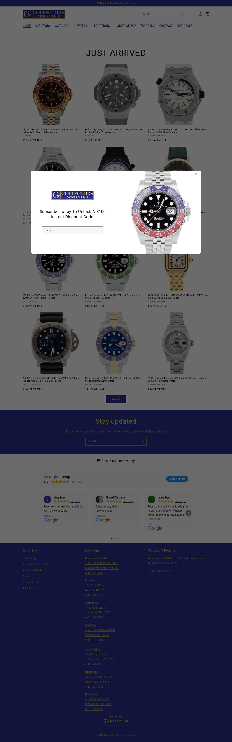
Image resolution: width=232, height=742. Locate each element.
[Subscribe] (99, 230)
